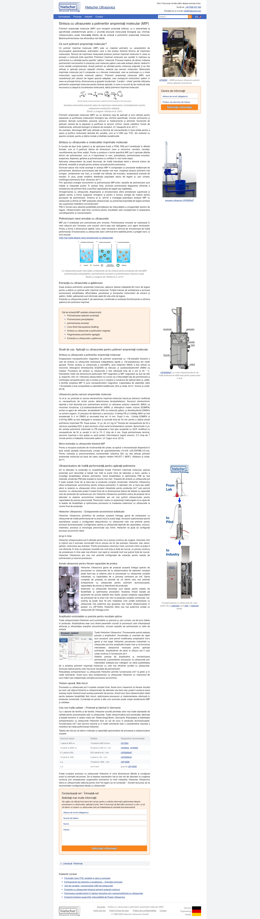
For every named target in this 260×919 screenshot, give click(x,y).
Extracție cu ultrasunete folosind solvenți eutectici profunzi (92, 889)
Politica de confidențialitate (144, 910)
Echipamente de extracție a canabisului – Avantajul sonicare (93, 881)
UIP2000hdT (126, 752)
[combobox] (173, 16)
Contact (99, 16)
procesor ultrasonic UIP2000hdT (179, 200)
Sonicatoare (64, 16)
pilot (186, 605)
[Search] (190, 16)
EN (196, 16)
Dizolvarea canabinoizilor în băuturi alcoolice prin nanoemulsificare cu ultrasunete (103, 893)
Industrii (88, 16)
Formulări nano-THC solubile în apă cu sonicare (87, 878)
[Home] (69, 6)
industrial (195, 605)
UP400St (163, 80)
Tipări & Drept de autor (119, 910)
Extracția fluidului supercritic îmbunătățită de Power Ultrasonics (94, 897)
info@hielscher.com (192, 10)
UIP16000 (125, 761)
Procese (77, 16)
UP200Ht (125, 747)
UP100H (124, 743)
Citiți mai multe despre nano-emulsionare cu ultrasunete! (86, 237)
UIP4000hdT (165, 372)
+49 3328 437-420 (193, 7)
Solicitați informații (179, 107)
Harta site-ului (99, 910)
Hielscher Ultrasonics (100, 7)
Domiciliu (101, 906)
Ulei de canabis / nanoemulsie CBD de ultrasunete (88, 885)
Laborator (175, 605)
